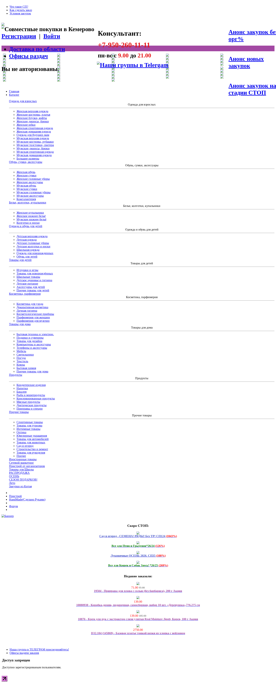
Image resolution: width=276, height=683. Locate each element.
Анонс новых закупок (246, 62)
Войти (51, 36)
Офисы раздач (28, 56)
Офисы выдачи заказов (24, 652)
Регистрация (19, 36)
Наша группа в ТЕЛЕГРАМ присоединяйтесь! (39, 649)
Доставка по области (37, 49)
